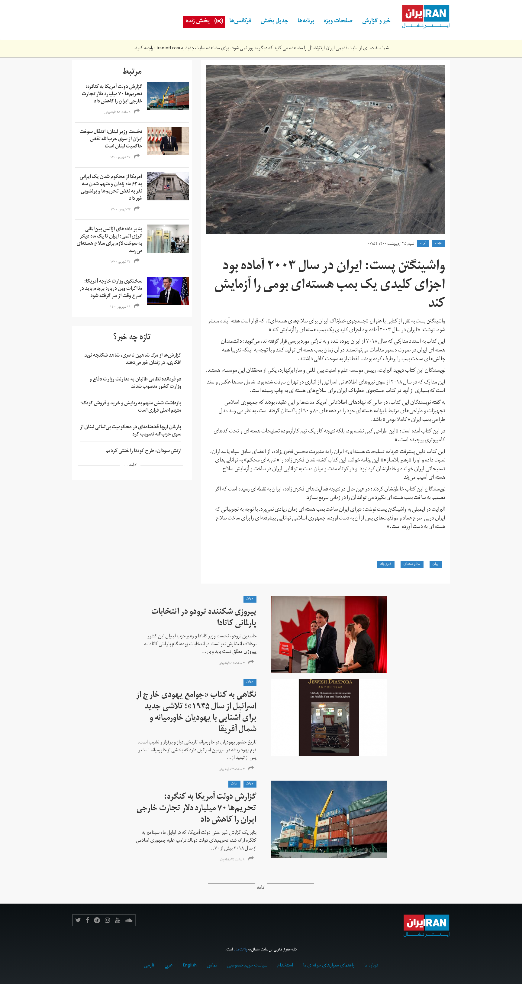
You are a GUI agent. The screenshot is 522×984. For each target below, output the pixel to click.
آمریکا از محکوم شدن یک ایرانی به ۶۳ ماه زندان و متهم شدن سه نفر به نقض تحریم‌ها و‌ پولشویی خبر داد (111, 188)
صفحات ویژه (338, 22)
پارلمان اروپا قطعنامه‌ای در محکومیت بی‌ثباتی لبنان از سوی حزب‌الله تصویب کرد (130, 431)
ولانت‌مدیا (240, 950)
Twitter (78, 920)
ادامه (261, 888)
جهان (438, 243)
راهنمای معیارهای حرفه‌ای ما (328, 965)
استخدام (285, 965)
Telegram (97, 920)
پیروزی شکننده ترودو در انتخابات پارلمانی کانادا (203, 618)
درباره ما (371, 965)
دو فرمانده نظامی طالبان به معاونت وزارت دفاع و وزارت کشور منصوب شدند (135, 383)
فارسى (149, 965)
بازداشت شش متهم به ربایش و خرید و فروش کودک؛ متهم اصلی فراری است (130, 407)
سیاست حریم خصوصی (247, 965)
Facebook (87, 920)
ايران (423, 243)
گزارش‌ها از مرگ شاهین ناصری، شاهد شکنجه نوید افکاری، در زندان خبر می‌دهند (132, 360)
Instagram (107, 920)
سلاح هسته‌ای (412, 564)
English (190, 965)
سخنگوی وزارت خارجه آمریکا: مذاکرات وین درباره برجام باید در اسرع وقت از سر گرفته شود (110, 289)
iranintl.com (168, 48)
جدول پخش (274, 22)
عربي (169, 965)
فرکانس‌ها (240, 22)
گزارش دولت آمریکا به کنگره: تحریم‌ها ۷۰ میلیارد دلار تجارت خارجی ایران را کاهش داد (112, 94)
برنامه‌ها (306, 22)
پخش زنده (198, 22)
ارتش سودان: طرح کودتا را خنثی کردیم (143, 451)
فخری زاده (386, 564)
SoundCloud (128, 920)
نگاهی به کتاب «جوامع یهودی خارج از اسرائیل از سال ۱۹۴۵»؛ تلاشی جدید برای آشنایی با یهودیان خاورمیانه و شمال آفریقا (196, 713)
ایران (436, 564)
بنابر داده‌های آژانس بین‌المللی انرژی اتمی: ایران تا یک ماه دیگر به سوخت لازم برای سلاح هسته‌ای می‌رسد (109, 240)
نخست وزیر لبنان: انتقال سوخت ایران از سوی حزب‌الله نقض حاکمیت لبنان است (110, 139)
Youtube (117, 920)
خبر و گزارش (376, 22)
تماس (212, 965)
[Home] (422, 17)
